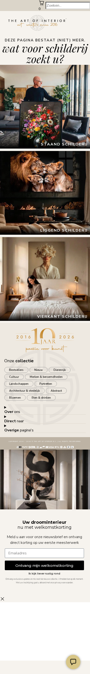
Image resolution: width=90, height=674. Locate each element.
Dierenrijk (60, 370)
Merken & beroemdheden (46, 377)
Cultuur (14, 377)
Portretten (45, 384)
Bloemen (15, 398)
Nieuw (38, 370)
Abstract (56, 391)
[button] (86, 23)
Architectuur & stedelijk (24, 391)
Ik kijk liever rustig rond (44, 573)
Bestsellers (16, 370)
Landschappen (19, 384)
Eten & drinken (41, 398)
